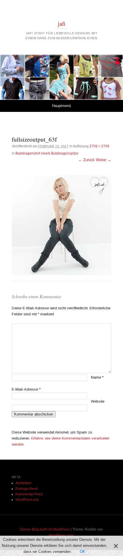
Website (97, 401)
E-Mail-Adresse (26, 389)
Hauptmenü (61, 106)
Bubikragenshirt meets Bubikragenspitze (46, 153)
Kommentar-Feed (29, 494)
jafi (62, 23)
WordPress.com (61, 535)
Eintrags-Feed (26, 489)
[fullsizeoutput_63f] (62, 225)
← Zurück (86, 160)
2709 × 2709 (99, 146)
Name (97, 377)
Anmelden (23, 483)
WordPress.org (27, 500)
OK (82, 551)
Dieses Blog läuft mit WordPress (45, 529)
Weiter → (103, 160)
